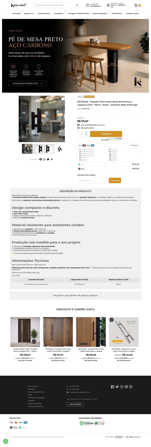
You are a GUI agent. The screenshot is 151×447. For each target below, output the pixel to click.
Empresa (31, 389)
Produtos (31, 401)
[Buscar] (76, 5)
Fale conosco (75, 404)
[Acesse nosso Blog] (131, 386)
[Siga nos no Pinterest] (127, 386)
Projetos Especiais (34, 403)
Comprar (106, 134)
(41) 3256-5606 (74, 386)
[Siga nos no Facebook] (113, 386)
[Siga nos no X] (117, 386)
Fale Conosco (33, 386)
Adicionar (29, 363)
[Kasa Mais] (18, 5)
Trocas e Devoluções (35, 406)
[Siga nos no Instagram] (122, 386)
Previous (21, 148)
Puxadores (89, 97)
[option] (75, 56)
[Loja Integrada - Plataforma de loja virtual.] (133, 437)
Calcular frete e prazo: (86, 175)
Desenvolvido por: (110, 437)
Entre (113, 5)
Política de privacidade (36, 398)
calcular (115, 180)
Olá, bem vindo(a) (117, 3)
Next (62, 148)
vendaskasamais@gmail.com (79, 392)
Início (80, 97)
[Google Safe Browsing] (99, 423)
